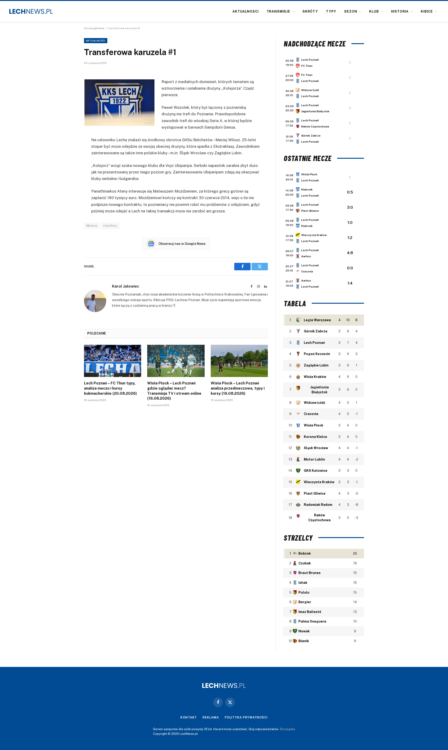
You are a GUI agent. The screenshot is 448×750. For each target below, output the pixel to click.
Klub (374, 11)
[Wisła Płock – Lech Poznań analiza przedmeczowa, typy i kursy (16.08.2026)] (239, 361)
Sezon (350, 11)
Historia (400, 11)
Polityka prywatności (246, 717)
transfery (110, 225)
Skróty (310, 11)
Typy (331, 11)
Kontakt (188, 717)
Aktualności (245, 11)
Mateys (91, 225)
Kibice (427, 11)
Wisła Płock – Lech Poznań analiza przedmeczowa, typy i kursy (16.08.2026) (238, 388)
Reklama (211, 717)
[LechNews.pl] (31, 11)
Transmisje (278, 11)
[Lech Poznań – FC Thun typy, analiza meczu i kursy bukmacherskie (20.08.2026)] (112, 361)
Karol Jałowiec (125, 286)
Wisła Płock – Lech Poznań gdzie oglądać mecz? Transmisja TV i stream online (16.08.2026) (174, 391)
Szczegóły (287, 729)
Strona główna (94, 28)
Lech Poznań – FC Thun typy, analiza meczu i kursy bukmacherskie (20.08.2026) (110, 388)
